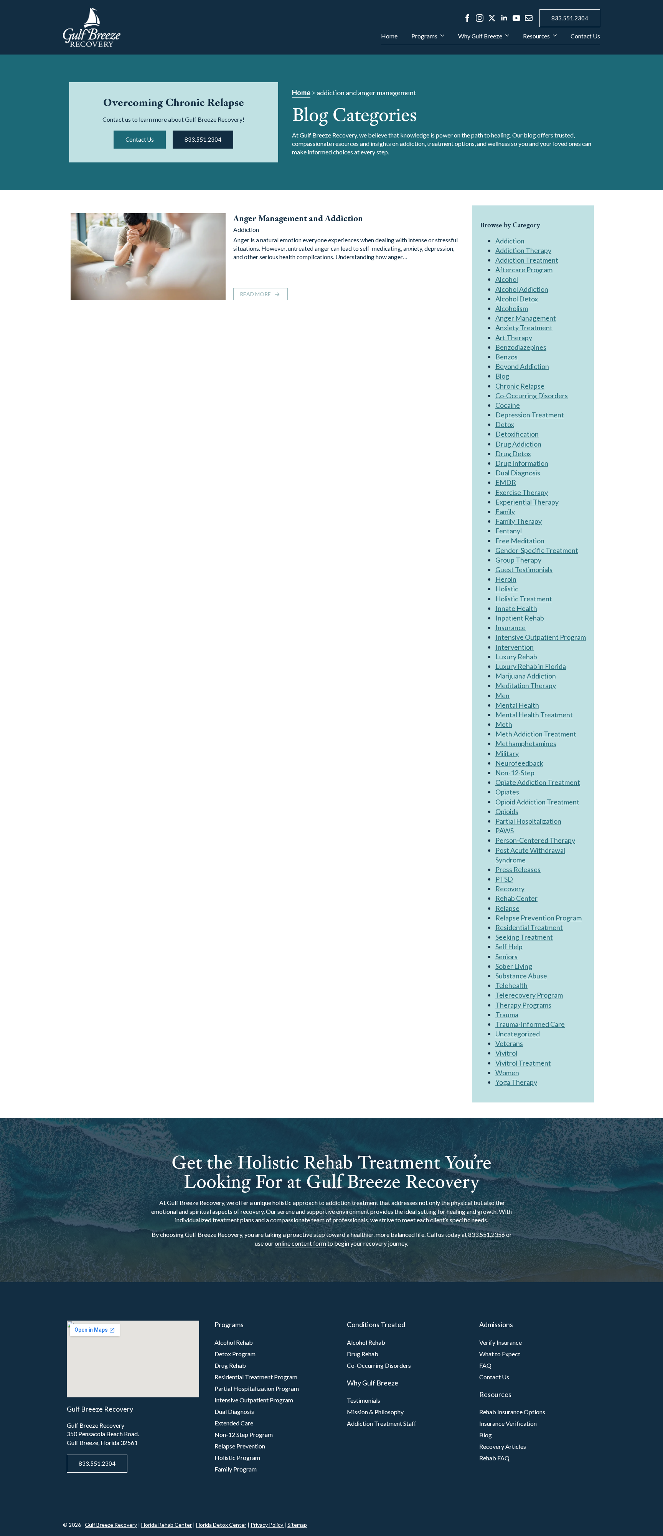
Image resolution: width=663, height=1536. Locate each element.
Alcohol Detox (516, 299)
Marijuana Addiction (525, 676)
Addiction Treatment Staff (381, 1423)
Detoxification (517, 434)
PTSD (504, 879)
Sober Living (513, 966)
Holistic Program (237, 1457)
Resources (536, 36)
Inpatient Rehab (519, 618)
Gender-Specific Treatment (536, 550)
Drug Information (521, 463)
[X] (492, 18)
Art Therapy (513, 337)
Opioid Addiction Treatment (537, 802)
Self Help (509, 946)
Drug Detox (513, 453)
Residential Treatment (529, 927)
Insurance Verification (508, 1423)
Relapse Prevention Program (538, 918)
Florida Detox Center (221, 1524)
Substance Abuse (521, 976)
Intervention (514, 647)
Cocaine (507, 405)
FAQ (485, 1365)
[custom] (529, 18)
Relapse (507, 908)
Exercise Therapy (521, 492)
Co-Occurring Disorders (531, 395)
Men (502, 695)
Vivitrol (506, 1053)
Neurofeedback (519, 763)
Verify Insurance (500, 1342)
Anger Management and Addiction (298, 218)
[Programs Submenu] (440, 39)
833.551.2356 (486, 1234)
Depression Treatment (529, 414)
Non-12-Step (514, 772)
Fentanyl (508, 530)
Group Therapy (518, 560)
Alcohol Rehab (233, 1342)
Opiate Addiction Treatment (537, 782)
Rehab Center (516, 898)
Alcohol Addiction (521, 289)
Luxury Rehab (516, 656)
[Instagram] (479, 18)
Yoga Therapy (516, 1082)
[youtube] (516, 18)
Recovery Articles (502, 1446)
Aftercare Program (523, 269)
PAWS (504, 830)
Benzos (506, 357)
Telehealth (511, 985)
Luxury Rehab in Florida (530, 666)
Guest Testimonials (523, 569)
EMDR (505, 482)
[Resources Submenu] (553, 39)
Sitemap (297, 1524)
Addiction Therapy (523, 250)
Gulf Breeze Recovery (111, 1524)
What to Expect (499, 1353)
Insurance (510, 627)
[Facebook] (467, 18)
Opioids (506, 811)
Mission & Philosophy (375, 1411)
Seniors (506, 956)
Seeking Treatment (524, 937)
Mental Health (517, 705)
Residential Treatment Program (255, 1376)
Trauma (506, 1014)
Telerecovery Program (529, 995)
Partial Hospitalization (528, 821)
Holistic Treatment (523, 598)
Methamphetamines (525, 743)
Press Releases (518, 869)
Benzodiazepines (520, 347)
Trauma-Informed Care (530, 1024)
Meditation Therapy (525, 685)
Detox (504, 424)
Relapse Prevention (239, 1446)
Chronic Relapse (519, 386)
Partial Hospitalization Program (256, 1388)
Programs (424, 36)
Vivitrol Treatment (523, 1063)
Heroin (505, 579)
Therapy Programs (523, 1005)
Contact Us (585, 36)
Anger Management (525, 318)
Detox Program (235, 1353)
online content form (300, 1243)
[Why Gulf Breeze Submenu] (505, 39)
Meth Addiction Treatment (535, 734)
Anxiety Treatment (523, 327)
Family (505, 511)
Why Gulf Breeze (480, 36)
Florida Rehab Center (166, 1524)
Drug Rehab (230, 1365)
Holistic (506, 588)
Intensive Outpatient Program (540, 637)
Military (507, 753)
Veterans (509, 1043)
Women (507, 1072)
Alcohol (506, 279)
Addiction (246, 229)
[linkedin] (504, 18)
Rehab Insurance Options (512, 1411)
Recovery (509, 888)
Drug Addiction (518, 444)
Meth (503, 724)
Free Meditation (519, 540)
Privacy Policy (267, 1524)
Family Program (235, 1469)
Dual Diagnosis (517, 472)
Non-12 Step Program (243, 1434)
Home (389, 36)
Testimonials (363, 1400)
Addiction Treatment (526, 260)
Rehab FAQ (494, 1458)
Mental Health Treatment (534, 714)
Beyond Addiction (522, 366)
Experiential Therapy (527, 502)
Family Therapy (518, 521)
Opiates (507, 792)
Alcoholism (511, 308)
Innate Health (516, 608)
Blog (502, 376)
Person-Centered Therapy (535, 840)
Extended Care (233, 1423)
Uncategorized (517, 1034)
